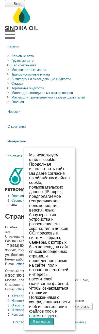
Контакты (18, 314)
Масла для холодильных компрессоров (42, 92)
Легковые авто (22, 55)
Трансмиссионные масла (30, 74)
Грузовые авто (22, 60)
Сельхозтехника (23, 65)
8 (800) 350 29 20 (18, 275)
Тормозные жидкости (27, 87)
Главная (17, 101)
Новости (14, 111)
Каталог (14, 46)
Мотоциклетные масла (28, 69)
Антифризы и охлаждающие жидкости (41, 78)
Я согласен (41, 321)
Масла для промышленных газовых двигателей (48, 97)
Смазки (17, 83)
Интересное (17, 141)
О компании (17, 126)
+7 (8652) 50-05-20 (19, 245)
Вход (17, 3)
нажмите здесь (43, 315)
